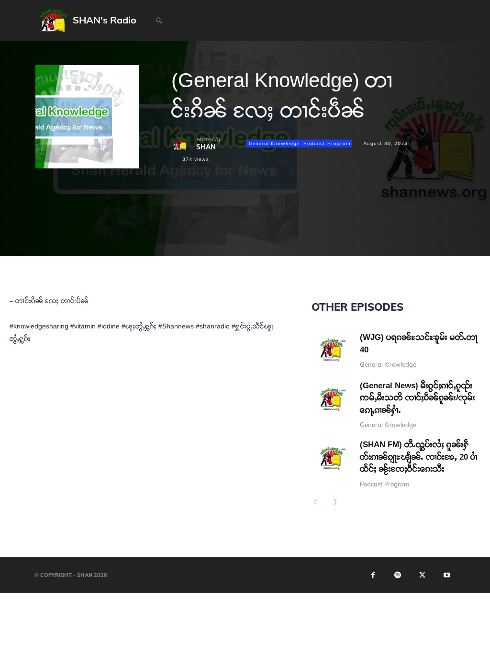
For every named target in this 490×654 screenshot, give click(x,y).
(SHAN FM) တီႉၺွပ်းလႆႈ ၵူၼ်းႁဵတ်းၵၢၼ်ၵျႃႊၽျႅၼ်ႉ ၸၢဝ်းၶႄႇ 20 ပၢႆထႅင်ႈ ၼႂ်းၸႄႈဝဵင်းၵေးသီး (419, 457)
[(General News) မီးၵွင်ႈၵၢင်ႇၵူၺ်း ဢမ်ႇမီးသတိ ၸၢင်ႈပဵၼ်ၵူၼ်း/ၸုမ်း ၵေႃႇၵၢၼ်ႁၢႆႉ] (331, 399)
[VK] (268, 218)
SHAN (206, 147)
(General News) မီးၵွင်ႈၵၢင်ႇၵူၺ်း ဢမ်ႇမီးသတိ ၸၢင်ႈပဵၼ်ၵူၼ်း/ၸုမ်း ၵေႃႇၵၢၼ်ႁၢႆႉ (417, 398)
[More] (335, 218)
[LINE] (291, 218)
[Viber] (313, 218)
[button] (159, 21)
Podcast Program (327, 143)
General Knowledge (274, 143)
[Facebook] (180, 218)
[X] (202, 218)
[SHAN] (183, 143)
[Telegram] (246, 218)
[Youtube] (447, 575)
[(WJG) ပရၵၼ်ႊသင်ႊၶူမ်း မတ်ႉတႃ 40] (331, 349)
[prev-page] (317, 503)
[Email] (224, 218)
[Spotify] (397, 575)
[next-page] (333, 503)
